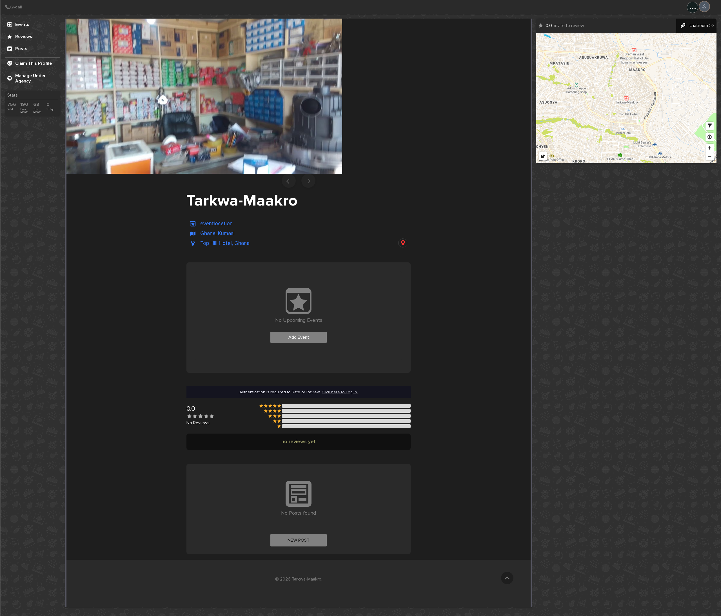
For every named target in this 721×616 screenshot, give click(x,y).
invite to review (565, 25)
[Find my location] (710, 137)
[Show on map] (402, 242)
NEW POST (299, 540)
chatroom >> (701, 25)
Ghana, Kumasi (217, 233)
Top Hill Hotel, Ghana (225, 243)
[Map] (626, 98)
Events (22, 24)
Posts (21, 49)
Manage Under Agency (30, 78)
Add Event (298, 337)
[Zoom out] (710, 156)
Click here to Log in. (340, 392)
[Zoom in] (710, 148)
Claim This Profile (33, 63)
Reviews (23, 36)
